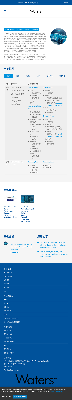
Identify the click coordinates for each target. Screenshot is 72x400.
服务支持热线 (8, 330)
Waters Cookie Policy (57, 391)
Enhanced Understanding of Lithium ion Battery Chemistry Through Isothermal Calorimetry (27, 214)
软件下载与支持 (9, 341)
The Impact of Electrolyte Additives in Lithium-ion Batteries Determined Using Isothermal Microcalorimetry (53, 245)
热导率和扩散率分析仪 (11, 318)
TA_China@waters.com (11, 370)
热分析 (6, 299)
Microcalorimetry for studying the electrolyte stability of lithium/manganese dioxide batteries (54, 254)
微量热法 (6, 307)
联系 (5, 291)
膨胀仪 (6, 314)
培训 (5, 345)
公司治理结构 (8, 276)
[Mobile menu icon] (5, 11)
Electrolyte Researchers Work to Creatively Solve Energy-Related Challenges (21, 247)
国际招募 (6, 280)
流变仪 (6, 303)
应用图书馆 (7, 349)
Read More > (14, 253)
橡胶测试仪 (7, 311)
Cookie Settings (6, 396)
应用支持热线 (8, 334)
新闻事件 (6, 284)
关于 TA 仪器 (8, 272)
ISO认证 (6, 287)
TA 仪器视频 (8, 338)
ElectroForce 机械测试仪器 (12, 322)
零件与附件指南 (9, 353)
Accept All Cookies (20, 396)
